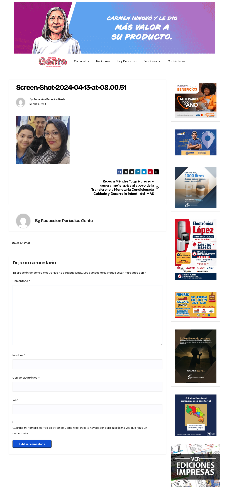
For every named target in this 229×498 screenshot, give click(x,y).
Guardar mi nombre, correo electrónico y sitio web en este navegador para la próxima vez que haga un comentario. (80, 430)
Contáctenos (176, 61)
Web (15, 400)
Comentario (21, 281)
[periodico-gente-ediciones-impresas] (195, 465)
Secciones (150, 61)
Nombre (19, 355)
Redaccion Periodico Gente (49, 99)
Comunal (80, 61)
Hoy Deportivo (127, 61)
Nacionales (103, 61)
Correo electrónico (26, 377)
